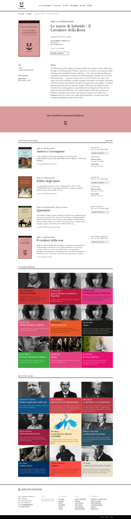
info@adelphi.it (28, 505)
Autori (82, 5)
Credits (111, 517)
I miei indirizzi (79, 507)
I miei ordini (78, 505)
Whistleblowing (96, 503)
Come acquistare (80, 509)
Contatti (93, 507)
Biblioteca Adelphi (96, 159)
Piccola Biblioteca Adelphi (58, 41)
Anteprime (74, 5)
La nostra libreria (96, 505)
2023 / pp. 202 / (24, 79)
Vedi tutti (109, 141)
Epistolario (43, 210)
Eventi (89, 5)
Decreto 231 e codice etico (99, 499)
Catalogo (57, 5)
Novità (65, 5)
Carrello (77, 501)
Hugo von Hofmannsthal (61, 21)
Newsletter (94, 509)
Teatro (20, 68)
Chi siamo (61, 499)
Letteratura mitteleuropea (25, 70)
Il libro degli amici (48, 181)
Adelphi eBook (95, 164)
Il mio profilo (79, 503)
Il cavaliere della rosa (50, 240)
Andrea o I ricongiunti (50, 151)
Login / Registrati (80, 499)
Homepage (21, 14)
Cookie (99, 501)
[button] (108, 21)
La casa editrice (45, 5)
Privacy (93, 501)
